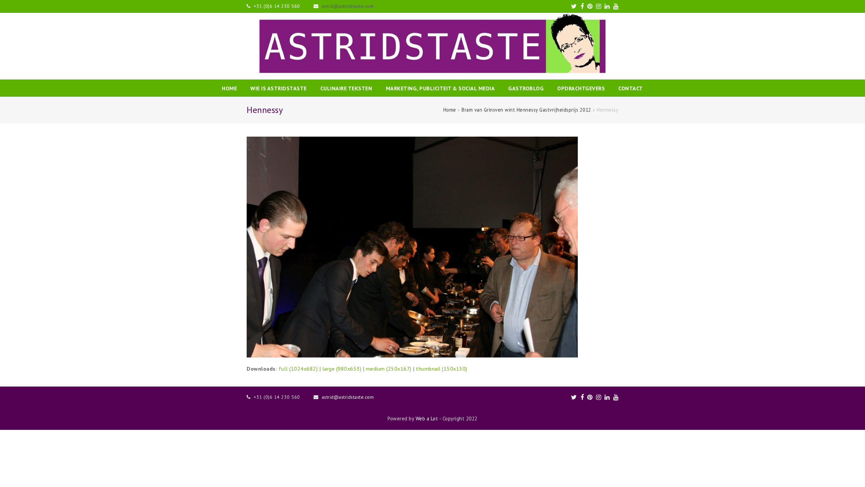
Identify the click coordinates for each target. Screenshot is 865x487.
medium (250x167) (389, 368)
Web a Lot (427, 418)
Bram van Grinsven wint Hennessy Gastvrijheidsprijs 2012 (526, 110)
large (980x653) (342, 368)
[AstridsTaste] (433, 46)
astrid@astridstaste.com (348, 6)
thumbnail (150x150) (441, 368)
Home (449, 110)
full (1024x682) (298, 368)
